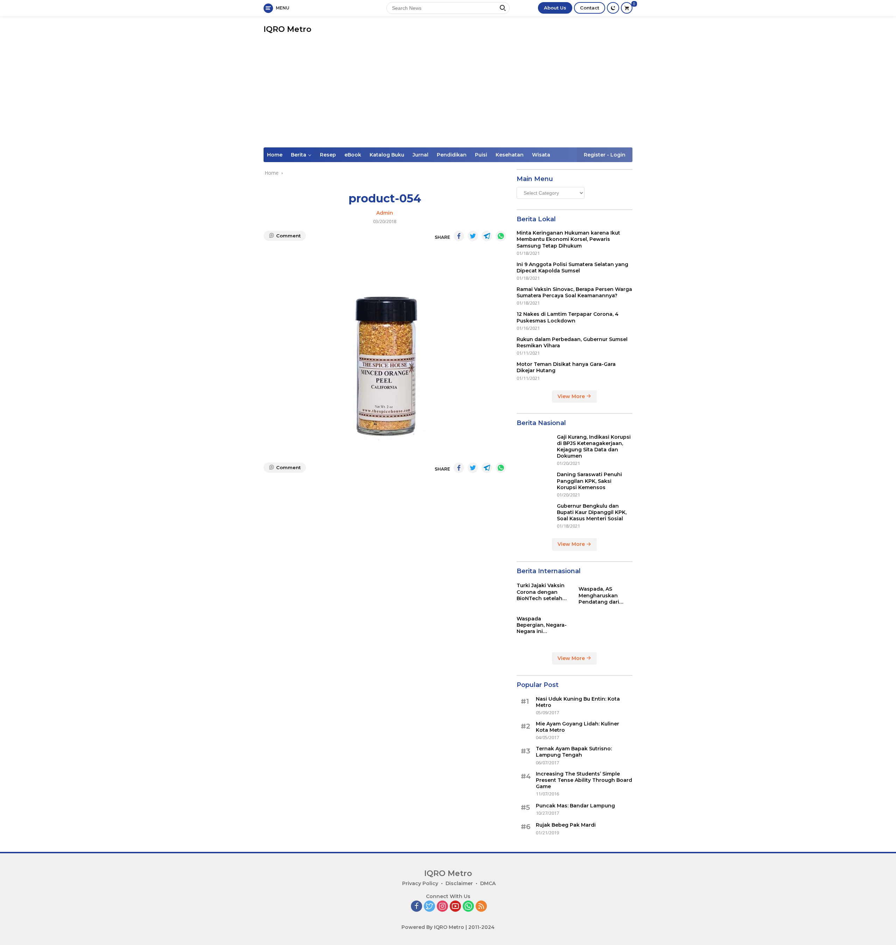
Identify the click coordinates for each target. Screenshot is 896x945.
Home (274, 155)
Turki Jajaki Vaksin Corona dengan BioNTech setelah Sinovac (541, 592)
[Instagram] (442, 907)
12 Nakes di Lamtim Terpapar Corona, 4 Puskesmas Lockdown (567, 317)
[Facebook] (416, 907)
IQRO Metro (288, 29)
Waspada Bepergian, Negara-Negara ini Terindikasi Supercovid (542, 625)
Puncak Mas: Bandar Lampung (575, 805)
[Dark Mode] (613, 8)
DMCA (488, 883)
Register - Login (604, 155)
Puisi (481, 155)
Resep (328, 155)
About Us (555, 8)
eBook (352, 155)
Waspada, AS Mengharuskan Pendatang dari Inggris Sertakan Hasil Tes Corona (600, 595)
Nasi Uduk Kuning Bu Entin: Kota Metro (578, 702)
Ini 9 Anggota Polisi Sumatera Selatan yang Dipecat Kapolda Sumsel (572, 267)
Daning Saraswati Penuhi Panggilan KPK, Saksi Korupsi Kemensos (589, 480)
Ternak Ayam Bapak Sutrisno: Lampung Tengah (574, 751)
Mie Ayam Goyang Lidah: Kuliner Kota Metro (577, 727)
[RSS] (481, 907)
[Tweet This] (473, 236)
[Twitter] (429, 907)
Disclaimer (459, 883)
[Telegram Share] (487, 236)
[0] (626, 8)
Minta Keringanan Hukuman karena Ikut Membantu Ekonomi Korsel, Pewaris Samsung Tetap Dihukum (568, 239)
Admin (384, 213)
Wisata (541, 155)
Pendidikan (452, 155)
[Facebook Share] (459, 236)
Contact (589, 8)
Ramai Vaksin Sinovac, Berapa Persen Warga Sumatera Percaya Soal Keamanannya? (574, 292)
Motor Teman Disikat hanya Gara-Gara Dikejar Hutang (566, 367)
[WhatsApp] (468, 907)
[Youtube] (455, 907)
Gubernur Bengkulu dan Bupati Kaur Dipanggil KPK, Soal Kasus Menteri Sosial (591, 512)
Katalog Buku (387, 155)
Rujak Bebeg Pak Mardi (566, 825)
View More (572, 396)
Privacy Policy (420, 883)
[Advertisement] (448, 95)
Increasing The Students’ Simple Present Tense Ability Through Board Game (584, 780)
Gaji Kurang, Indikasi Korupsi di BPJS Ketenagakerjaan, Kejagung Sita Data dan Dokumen (594, 446)
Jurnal (420, 155)
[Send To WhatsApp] (501, 236)
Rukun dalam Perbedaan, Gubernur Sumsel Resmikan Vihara (572, 342)
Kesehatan (510, 155)
